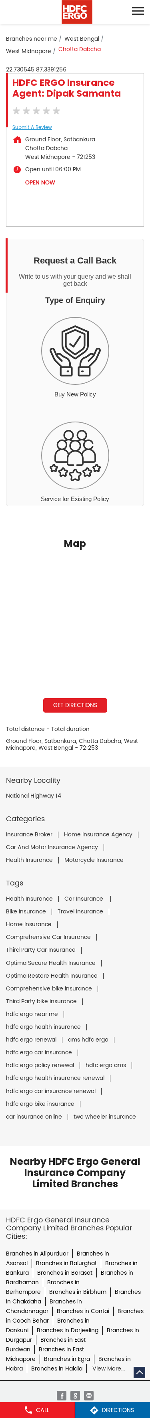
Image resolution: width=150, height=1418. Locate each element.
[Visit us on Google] (75, 1395)
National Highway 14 (33, 796)
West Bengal (81, 39)
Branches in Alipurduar (37, 1253)
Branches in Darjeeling (67, 1330)
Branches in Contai (83, 1311)
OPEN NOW (40, 182)
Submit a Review (32, 127)
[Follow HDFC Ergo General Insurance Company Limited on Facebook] (61, 1395)
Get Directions (75, 705)
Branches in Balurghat (66, 1263)
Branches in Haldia (56, 1368)
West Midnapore (28, 51)
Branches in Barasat (64, 1272)
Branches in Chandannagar (44, 1306)
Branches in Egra (67, 1359)
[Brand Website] (89, 1395)
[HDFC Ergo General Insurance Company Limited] (77, 12)
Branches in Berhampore (43, 1287)
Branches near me (31, 39)
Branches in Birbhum (77, 1292)
